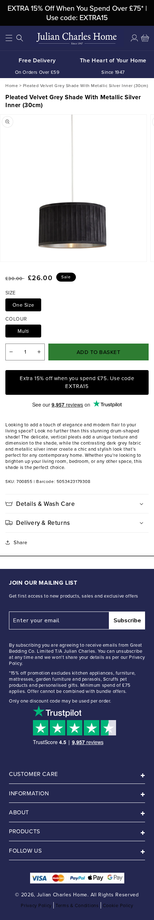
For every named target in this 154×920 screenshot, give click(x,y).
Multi (23, 331)
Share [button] (21, 542)
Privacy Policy (36, 905)
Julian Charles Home (62, 894)
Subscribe (127, 620)
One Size (23, 304)
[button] (9, 38)
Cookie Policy (118, 905)
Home (11, 85)
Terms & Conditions (77, 905)
